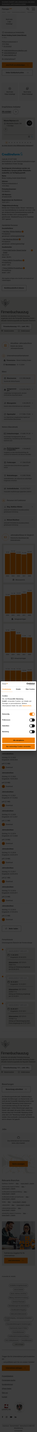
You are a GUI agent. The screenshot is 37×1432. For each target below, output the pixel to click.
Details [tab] (18, 689)
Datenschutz (26, 705)
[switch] (32, 719)
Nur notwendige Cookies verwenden (18, 746)
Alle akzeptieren (18, 740)
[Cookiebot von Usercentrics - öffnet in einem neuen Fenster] (26, 684)
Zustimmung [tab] (6, 689)
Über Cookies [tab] (30, 689)
